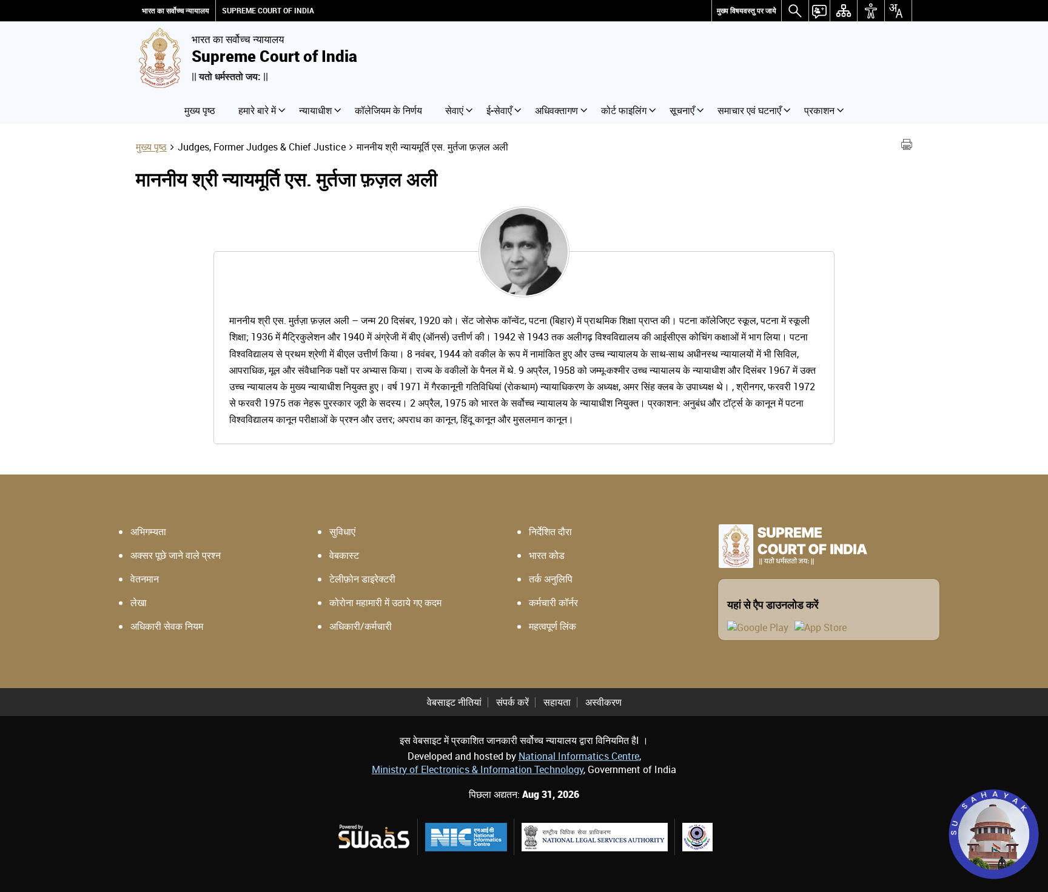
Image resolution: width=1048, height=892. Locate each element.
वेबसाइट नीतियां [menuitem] (454, 702)
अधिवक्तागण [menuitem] (556, 110)
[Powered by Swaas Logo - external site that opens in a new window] (373, 836)
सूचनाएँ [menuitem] (682, 110)
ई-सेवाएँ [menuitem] (499, 110)
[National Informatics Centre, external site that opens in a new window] (466, 837)
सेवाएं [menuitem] (454, 110)
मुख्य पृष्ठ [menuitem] (199, 110)
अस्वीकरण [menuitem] (603, 702)
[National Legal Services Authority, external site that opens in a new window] (595, 837)
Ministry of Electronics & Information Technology (477, 769)
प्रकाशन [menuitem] (819, 110)
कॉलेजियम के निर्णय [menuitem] (388, 110)
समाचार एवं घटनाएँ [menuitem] (749, 110)
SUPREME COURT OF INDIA (268, 10)
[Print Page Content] (906, 146)
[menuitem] (746, 10)
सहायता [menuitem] (557, 702)
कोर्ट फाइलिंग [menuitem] (624, 110)
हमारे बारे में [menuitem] (257, 110)
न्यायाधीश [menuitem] (315, 110)
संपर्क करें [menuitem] (512, 702)
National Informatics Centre (579, 756)
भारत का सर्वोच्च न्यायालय (175, 10)
